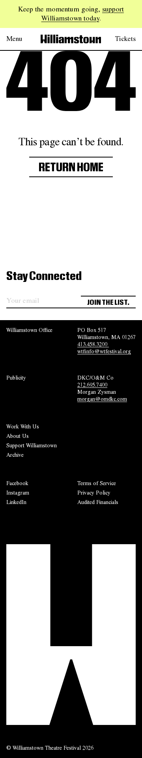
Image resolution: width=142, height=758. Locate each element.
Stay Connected (44, 276)
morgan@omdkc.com (102, 399)
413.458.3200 (93, 344)
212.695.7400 (92, 385)
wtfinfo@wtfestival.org (104, 351)
